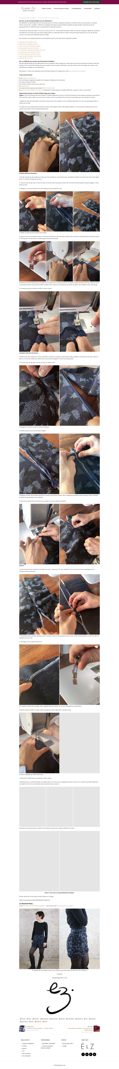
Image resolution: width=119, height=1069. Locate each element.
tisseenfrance (79, 1018)
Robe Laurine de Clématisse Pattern (30, 46)
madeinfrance (70, 1018)
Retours (24, 1048)
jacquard (62, 1018)
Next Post (80, 1028)
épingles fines (24, 86)
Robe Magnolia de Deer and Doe (28, 48)
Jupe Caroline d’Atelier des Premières (30, 56)
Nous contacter (26, 1053)
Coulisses (97, 8)
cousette (23, 1018)
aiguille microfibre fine (29, 78)
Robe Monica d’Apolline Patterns (28, 44)
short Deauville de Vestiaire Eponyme (34, 906)
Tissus (31, 1021)
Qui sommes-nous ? (67, 1043)
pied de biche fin (27, 90)
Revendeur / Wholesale (48, 1043)
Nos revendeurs (26, 1056)
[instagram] (90, 1054)
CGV (23, 1051)
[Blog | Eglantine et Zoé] (28, 8)
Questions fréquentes (28, 1043)
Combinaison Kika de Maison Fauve (29, 52)
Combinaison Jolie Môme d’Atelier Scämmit (32, 50)
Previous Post (39, 1027)
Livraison (24, 1046)
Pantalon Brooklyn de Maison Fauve (29, 54)
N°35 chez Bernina (48, 88)
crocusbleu (36, 1018)
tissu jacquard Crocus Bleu (77, 71)
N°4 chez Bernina (38, 90)
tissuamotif (92, 1018)
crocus (29, 1018)
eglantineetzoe (45, 1018)
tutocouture (38, 1021)
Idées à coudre (46, 8)
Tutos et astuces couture (61, 8)
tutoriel (45, 1021)
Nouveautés (87, 8)
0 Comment (41, 18)
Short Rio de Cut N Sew (26, 58)
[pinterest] (87, 1054)
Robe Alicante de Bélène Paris (28, 42)
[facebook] (83, 1054)
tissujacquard (24, 1021)
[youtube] (94, 1054)
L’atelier (64, 1046)
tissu (86, 1018)
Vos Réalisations (76, 8)
